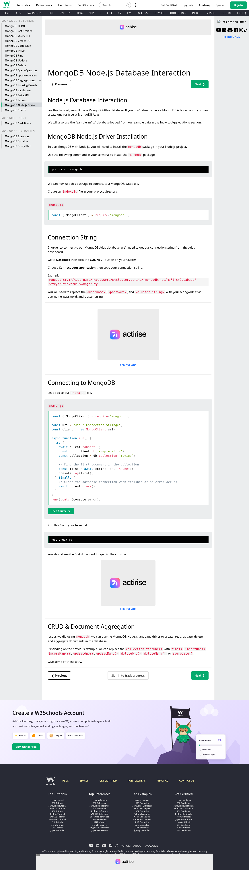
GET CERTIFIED (108, 780)
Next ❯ (200, 84)
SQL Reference (99, 808)
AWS (130, 13)
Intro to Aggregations (175, 122)
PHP (91, 13)
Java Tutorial (57, 824)
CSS (18, 13)
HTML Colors (99, 822)
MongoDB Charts (15, 110)
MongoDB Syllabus (16, 141)
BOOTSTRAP (178, 13)
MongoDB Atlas (89, 115)
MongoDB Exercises (17, 136)
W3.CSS (143, 13)
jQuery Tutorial (57, 830)
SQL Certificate (183, 811)
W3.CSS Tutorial (57, 816)
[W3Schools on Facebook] (236, 30)
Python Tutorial (57, 814)
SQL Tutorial (57, 811)
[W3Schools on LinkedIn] (224, 30)
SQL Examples (142, 811)
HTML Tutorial (57, 800)
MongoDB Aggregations (20, 80)
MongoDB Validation (18, 90)
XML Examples (142, 827)
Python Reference (99, 811)
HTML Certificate (183, 800)
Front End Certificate (183, 808)
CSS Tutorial (57, 803)
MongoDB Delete (15, 65)
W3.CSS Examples (142, 816)
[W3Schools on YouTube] (218, 30)
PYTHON (65, 13)
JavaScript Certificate (184, 805)
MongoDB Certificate (18, 123)
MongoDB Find (14, 55)
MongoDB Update (16, 60)
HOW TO (158, 13)
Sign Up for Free (26, 747)
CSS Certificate (183, 803)
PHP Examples (142, 822)
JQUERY (226, 13)
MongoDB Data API (17, 95)
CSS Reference (99, 803)
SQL (51, 13)
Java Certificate (183, 822)
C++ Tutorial (57, 827)
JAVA (79, 13)
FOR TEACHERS (137, 780)
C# (119, 13)
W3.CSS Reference (99, 814)
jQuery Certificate (184, 819)
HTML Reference (99, 800)
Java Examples (142, 824)
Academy (204, 5)
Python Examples (142, 814)
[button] (127, 5)
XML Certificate (183, 830)
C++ (109, 13)
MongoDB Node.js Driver (20, 105)
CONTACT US (186, 780)
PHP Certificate (184, 816)
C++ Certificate (183, 824)
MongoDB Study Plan (18, 146)
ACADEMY (151, 845)
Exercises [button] (64, 5)
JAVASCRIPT (35, 13)
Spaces (220, 5)
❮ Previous (59, 84)
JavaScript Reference (99, 805)
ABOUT (138, 845)
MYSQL (211, 13)
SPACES (84, 780)
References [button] (43, 5)
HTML (6, 13)
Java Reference (99, 824)
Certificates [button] (85, 5)
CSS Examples (142, 803)
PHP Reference (99, 819)
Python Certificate (183, 814)
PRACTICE (162, 780)
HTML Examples (142, 800)
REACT (196, 13)
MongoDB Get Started (18, 31)
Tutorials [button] (23, 5)
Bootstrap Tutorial (57, 819)
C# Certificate (183, 827)
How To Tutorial (57, 808)
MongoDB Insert (15, 50)
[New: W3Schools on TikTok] (245, 30)
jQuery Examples (142, 830)
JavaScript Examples (142, 805)
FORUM (126, 845)
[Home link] (7, 5)
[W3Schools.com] (50, 783)
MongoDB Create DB (17, 40)
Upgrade (187, 5)
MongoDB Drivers (16, 100)
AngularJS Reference (99, 827)
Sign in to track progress (128, 675)
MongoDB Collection (18, 45)
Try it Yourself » (61, 511)
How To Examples (142, 808)
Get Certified (169, 5)
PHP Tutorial (57, 822)
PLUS (65, 780)
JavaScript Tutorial (57, 805)
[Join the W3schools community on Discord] (230, 30)
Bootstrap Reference (99, 816)
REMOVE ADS (128, 365)
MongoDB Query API (17, 36)
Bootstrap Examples (142, 819)
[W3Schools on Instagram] (241, 30)
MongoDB (21, 70)
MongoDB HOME (15, 26)
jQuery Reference (100, 830)
